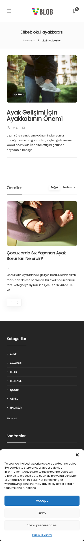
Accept (42, 500)
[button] (77, 455)
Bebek (13, 372)
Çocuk (14, 390)
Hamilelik (16, 407)
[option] (42, 247)
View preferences (42, 525)
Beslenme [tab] (69, 187)
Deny (42, 512)
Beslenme (16, 381)
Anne (13, 354)
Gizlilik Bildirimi (42, 535)
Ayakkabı (18, 94)
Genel (14, 398)
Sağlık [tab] (54, 187)
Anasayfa (29, 40)
